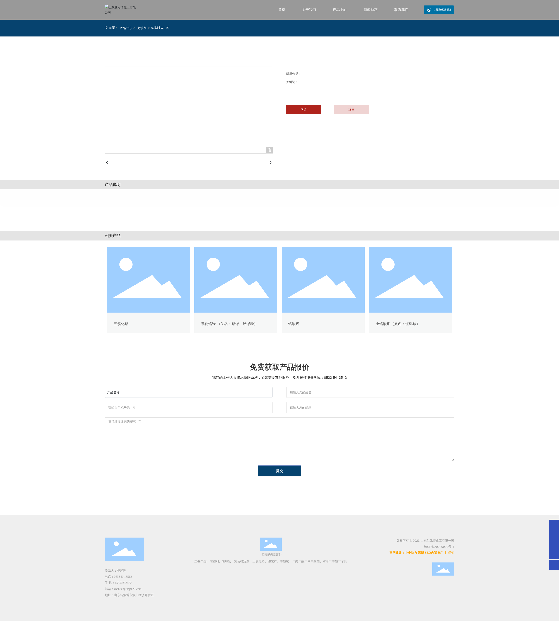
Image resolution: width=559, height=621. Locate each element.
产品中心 (126, 28)
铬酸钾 (293, 324)
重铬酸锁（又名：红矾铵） (398, 324)
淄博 (421, 552)
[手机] (554, 534)
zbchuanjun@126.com (127, 589)
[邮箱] (554, 524)
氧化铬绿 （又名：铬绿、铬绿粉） (229, 324)
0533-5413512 (335, 377)
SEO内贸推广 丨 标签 (439, 552)
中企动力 (411, 552)
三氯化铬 (121, 324)
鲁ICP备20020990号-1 (438, 546)
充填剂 (142, 28)
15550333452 (123, 583)
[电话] (554, 544)
